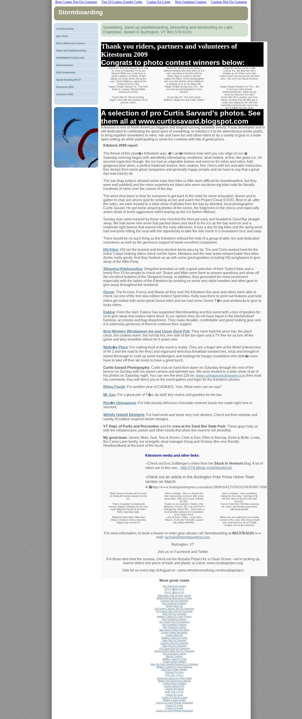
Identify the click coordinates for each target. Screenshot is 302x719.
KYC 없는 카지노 (174, 675)
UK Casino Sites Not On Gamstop (174, 611)
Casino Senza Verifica (174, 683)
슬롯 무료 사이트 (174, 691)
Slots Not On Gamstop (174, 614)
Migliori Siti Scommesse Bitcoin (174, 680)
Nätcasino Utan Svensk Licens (174, 595)
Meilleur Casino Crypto (174, 659)
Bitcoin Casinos (174, 656)
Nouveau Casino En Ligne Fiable (174, 678)
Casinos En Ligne (174, 672)
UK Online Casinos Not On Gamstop (174, 608)
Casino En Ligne (174, 694)
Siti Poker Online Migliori (174, 669)
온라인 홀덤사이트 (174, 589)
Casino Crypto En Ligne (174, 697)
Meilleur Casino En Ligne (174, 637)
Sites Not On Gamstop (174, 640)
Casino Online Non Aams (174, 632)
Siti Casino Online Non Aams (174, 629)
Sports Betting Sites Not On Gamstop (174, 651)
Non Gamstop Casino (174, 586)
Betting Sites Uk (174, 606)
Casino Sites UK (174, 635)
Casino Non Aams (174, 688)
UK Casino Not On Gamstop (174, 622)
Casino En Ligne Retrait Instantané (174, 702)
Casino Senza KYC (174, 686)
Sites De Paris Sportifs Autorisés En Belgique (174, 664)
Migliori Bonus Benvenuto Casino (174, 598)
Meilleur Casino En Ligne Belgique (174, 667)
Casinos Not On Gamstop (174, 600)
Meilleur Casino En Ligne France (174, 616)
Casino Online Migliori (174, 661)
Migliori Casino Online (174, 700)
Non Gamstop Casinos (174, 603)
